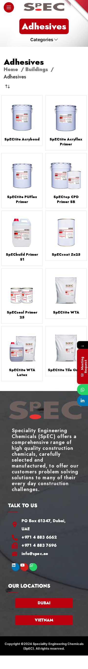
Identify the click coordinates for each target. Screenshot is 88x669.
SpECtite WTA (66, 312)
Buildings (37, 69)
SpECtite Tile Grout (66, 369)
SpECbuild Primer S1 (22, 257)
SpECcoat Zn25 (66, 254)
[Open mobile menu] (8, 7)
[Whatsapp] (33, 567)
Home (12, 69)
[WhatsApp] (82, 389)
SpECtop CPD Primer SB (66, 199)
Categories (41, 40)
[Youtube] (24, 567)
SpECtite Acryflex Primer (66, 142)
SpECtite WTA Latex (22, 372)
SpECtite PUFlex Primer (22, 199)
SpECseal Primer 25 (22, 315)
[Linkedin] (16, 567)
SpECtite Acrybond (22, 139)
